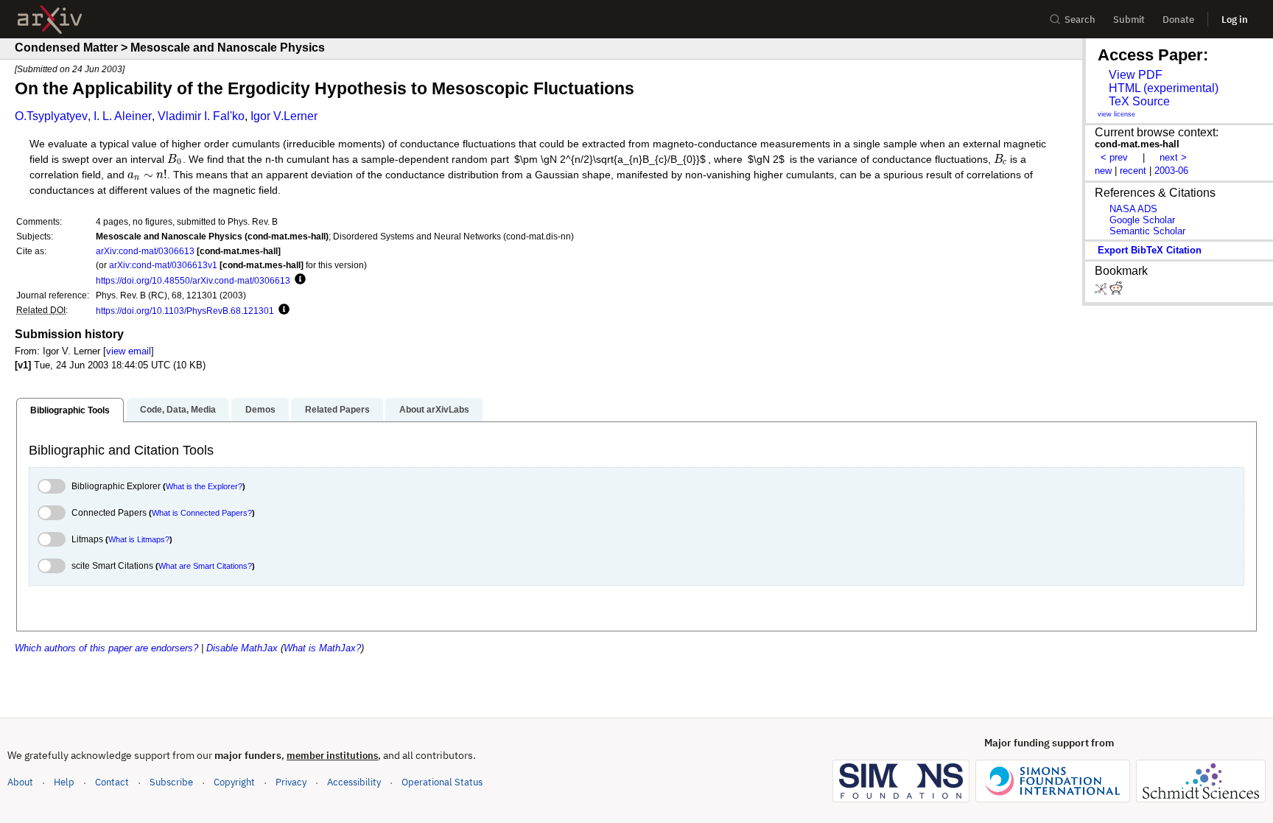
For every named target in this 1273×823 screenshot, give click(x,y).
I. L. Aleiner (123, 116)
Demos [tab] (260, 410)
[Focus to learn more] (298, 280)
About (20, 782)
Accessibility (354, 782)
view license (1116, 114)
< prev (1114, 157)
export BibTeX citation (1150, 250)
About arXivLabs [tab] (434, 410)
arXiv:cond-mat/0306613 (145, 251)
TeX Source (1139, 101)
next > (1173, 157)
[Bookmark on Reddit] (1116, 291)
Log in (1234, 19)
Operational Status (442, 781)
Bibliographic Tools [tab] (70, 410)
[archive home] (50, 19)
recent (1133, 170)
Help (64, 782)
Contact (112, 782)
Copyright (234, 782)
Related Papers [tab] (337, 410)
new (1103, 170)
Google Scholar (1142, 219)
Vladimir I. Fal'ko (201, 116)
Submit (1129, 19)
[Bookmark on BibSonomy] (1102, 291)
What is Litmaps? (138, 539)
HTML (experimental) (1163, 88)
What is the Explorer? (204, 486)
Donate (1178, 19)
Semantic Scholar (1147, 231)
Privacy (291, 782)
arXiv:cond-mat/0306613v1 (163, 265)
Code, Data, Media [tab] (178, 410)
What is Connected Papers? (202, 512)
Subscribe (171, 782)
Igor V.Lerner (284, 116)
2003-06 (1171, 170)
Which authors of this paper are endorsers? (106, 648)
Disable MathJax (242, 648)
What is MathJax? (322, 648)
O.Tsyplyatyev (51, 116)
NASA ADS (1133, 208)
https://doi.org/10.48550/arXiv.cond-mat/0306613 (193, 280)
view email (128, 351)
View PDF (1135, 75)
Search (1080, 19)
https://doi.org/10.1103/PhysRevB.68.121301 (185, 310)
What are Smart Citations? (205, 565)
